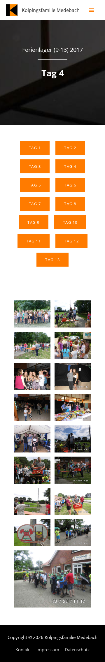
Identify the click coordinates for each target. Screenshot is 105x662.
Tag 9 (33, 222)
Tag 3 (35, 166)
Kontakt (23, 649)
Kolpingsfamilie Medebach (51, 10)
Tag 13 (52, 259)
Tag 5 (35, 185)
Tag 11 (33, 241)
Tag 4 (70, 166)
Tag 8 (70, 203)
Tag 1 (35, 147)
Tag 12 (71, 241)
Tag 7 (35, 203)
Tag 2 (70, 147)
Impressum (47, 649)
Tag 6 (70, 185)
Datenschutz (77, 649)
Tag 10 (70, 222)
